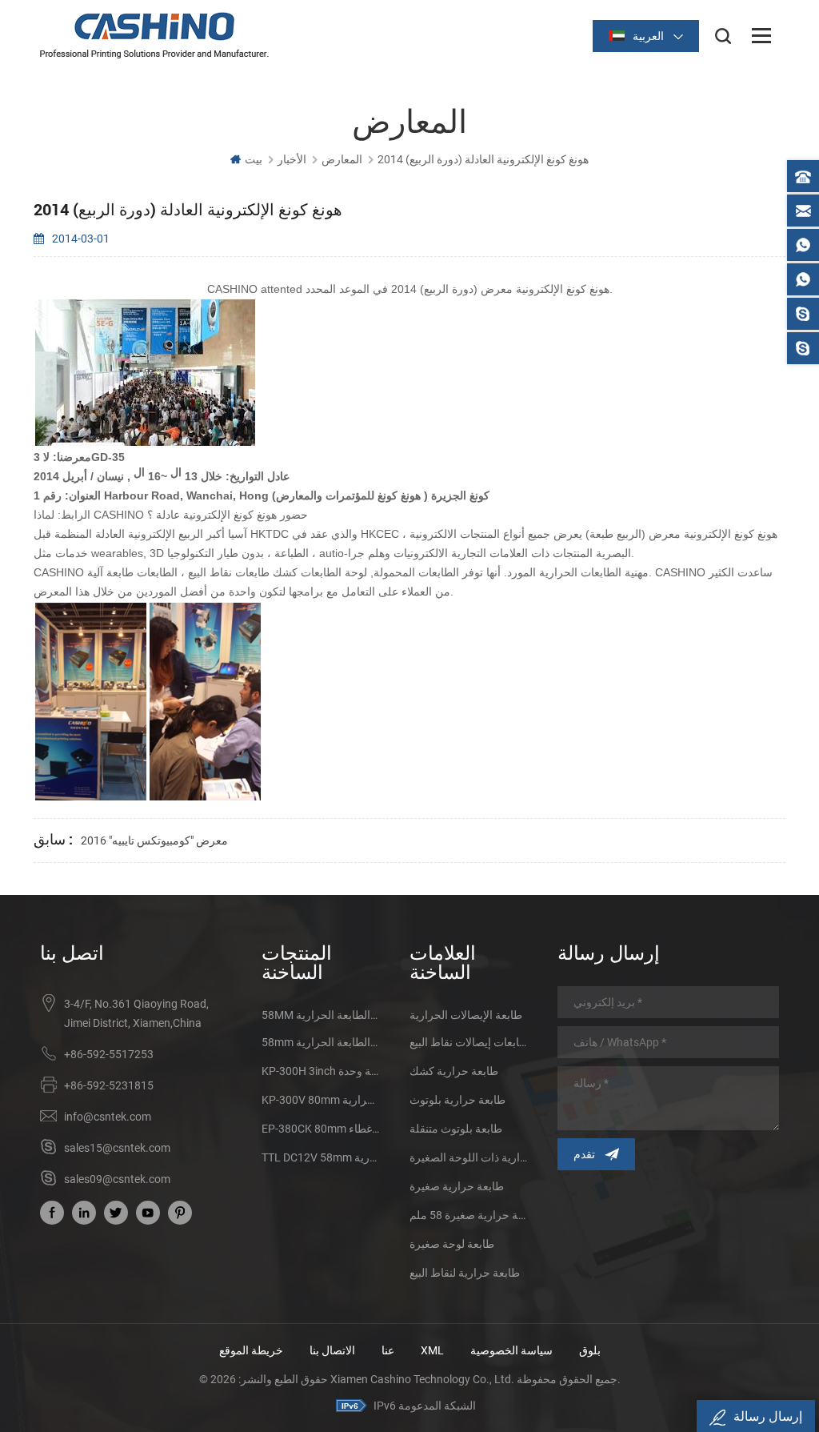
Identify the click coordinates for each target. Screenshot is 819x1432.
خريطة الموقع (251, 1350)
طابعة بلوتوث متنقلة (456, 1128)
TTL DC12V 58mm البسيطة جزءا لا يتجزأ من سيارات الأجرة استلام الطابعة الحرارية (321, 1157)
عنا (388, 1350)
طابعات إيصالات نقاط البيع (469, 1042)
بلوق (590, 1350)
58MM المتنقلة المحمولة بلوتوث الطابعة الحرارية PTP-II (321, 1015)
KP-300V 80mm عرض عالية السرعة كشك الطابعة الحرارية (321, 1099)
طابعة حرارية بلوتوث (457, 1099)
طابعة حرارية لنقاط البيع (465, 1272)
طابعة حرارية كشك (454, 1071)
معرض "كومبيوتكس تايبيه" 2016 (154, 840)
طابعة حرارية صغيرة (457, 1186)
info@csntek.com (107, 1116)
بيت (253, 159)
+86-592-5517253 (109, 1054)
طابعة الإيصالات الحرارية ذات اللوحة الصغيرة (469, 1157)
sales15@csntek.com (117, 1147)
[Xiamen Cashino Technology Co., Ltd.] (154, 35)
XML (432, 1350)
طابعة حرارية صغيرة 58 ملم (469, 1215)
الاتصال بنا (332, 1350)
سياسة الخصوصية (511, 1350)
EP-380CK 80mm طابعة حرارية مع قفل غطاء (321, 1128)
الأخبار (292, 159)
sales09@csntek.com (117, 1179)
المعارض (342, 159)
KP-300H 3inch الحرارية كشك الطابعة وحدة (321, 1071)
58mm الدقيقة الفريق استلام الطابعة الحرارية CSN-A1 (321, 1042)
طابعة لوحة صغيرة (452, 1243)
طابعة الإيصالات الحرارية (466, 1015)
